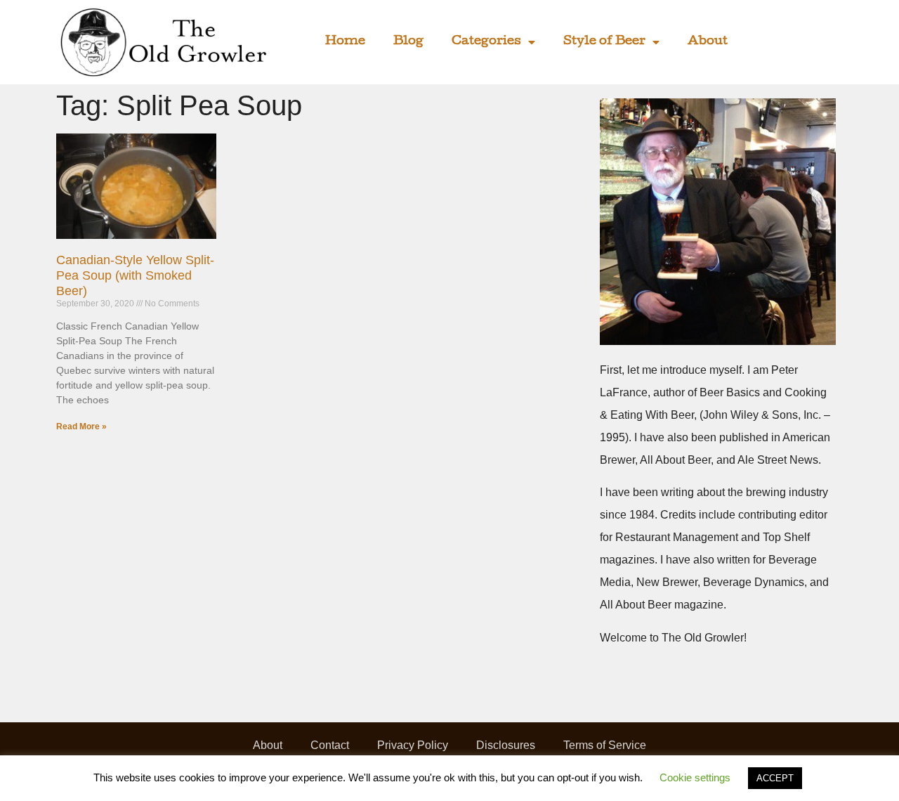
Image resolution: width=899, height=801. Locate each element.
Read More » (81, 426)
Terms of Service (604, 745)
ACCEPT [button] (775, 778)
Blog (408, 42)
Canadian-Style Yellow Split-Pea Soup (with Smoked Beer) (135, 275)
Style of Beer (604, 42)
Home (345, 42)
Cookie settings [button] (695, 777)
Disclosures (505, 745)
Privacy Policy (412, 745)
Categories (486, 42)
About (708, 42)
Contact (329, 745)
